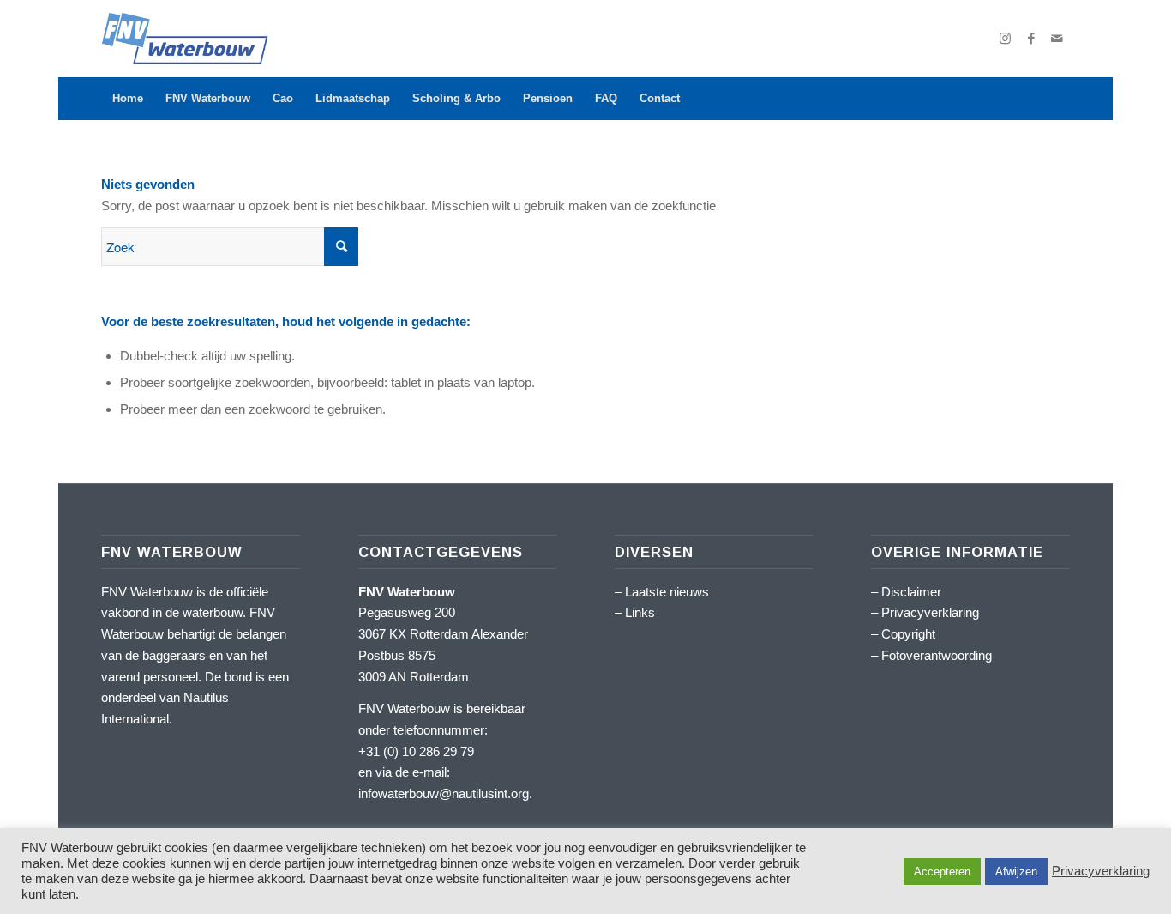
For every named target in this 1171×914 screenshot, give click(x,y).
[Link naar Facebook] (1031, 38)
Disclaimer (911, 591)
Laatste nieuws (667, 591)
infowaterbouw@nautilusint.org (443, 793)
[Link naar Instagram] (1005, 38)
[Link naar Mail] (1057, 38)
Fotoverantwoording (936, 655)
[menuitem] (127, 98)
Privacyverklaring (930, 612)
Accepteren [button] (942, 871)
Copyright (908, 633)
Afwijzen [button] (1016, 871)
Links (640, 612)
